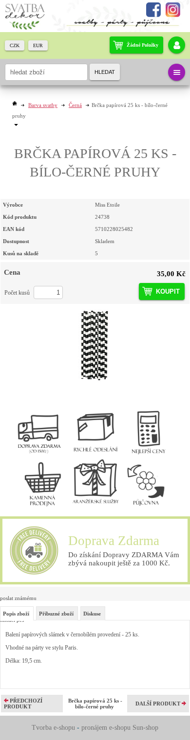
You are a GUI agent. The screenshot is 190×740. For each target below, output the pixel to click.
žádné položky (142, 45)
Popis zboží (16, 614)
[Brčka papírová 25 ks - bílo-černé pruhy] (95, 345)
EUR (38, 45)
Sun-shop (145, 727)
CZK (14, 45)
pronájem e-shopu (106, 727)
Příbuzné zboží (56, 614)
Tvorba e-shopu (53, 727)
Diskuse (92, 614)
